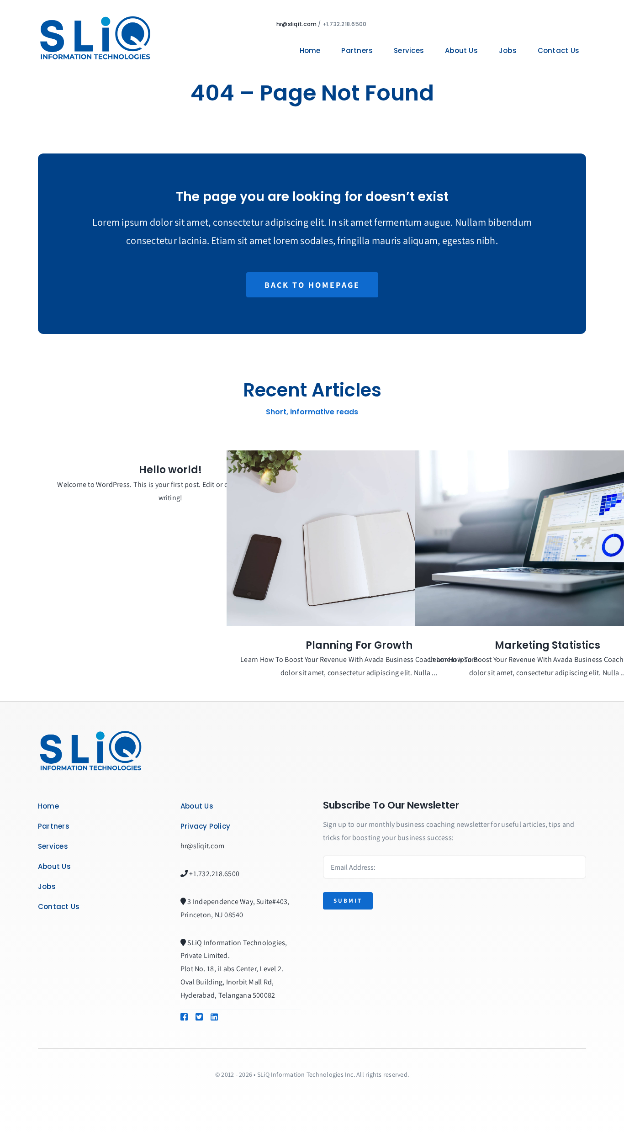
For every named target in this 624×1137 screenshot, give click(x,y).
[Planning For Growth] (359, 537)
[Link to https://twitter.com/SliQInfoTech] (199, 1017)
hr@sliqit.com (296, 24)
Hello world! (170, 470)
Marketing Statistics (547, 645)
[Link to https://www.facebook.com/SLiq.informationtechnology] (183, 1017)
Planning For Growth (359, 645)
